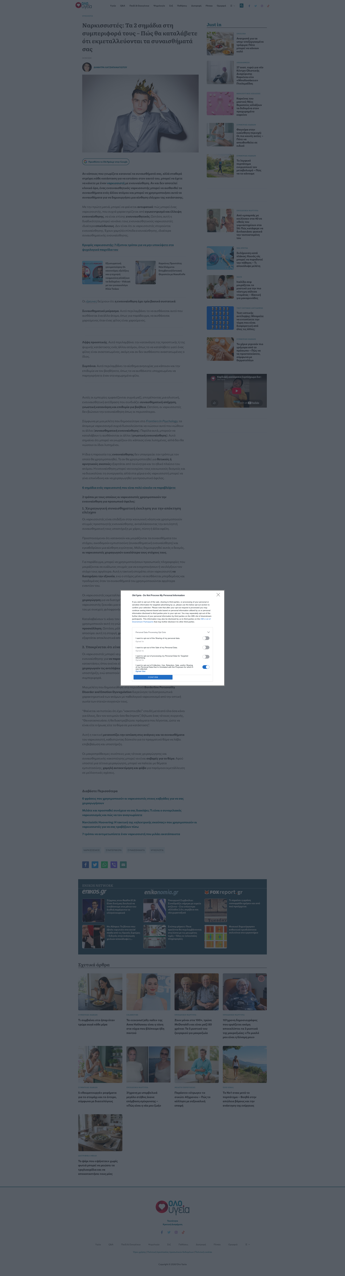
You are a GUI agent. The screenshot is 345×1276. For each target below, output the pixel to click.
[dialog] (172, 638)
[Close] (219, 595)
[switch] (205, 638)
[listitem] (172, 632)
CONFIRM (153, 677)
